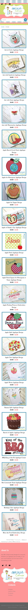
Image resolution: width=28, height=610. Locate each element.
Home (2, 27)
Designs (10, 589)
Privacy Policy (23, 607)
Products (10, 593)
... (20, 539)
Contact (10, 595)
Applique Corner (5, 605)
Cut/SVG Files (11, 591)
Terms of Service (12, 607)
